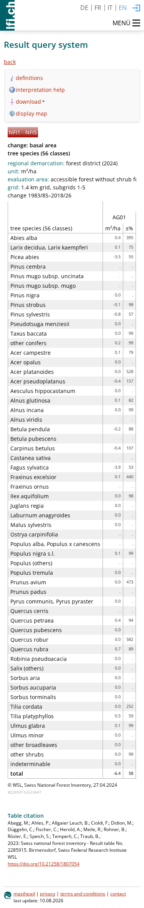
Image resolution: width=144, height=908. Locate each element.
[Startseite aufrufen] (7, 15)
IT (110, 7)
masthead (24, 893)
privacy (47, 893)
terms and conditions (82, 893)
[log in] (136, 8)
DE (84, 7)
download (28, 101)
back (10, 61)
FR (97, 7)
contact (118, 893)
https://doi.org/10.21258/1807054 (43, 864)
